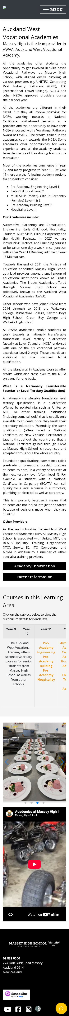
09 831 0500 (11, 958)
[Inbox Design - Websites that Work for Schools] (16, 991)
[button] (53, 10)
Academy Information (34, 565)
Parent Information (35, 576)
